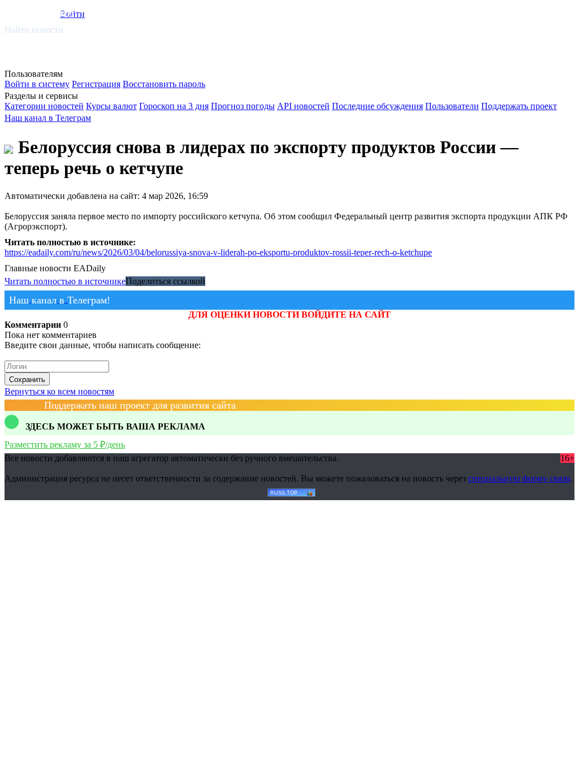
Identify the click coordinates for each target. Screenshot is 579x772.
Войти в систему (37, 84)
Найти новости (34, 29)
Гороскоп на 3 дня (174, 106)
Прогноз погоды (243, 106)
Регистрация (96, 84)
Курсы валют (111, 106)
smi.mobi (48, 12)
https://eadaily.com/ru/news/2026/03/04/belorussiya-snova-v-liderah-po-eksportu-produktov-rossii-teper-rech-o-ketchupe (218, 252)
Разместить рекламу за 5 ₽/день (65, 444)
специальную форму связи (519, 478)
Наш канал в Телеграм (48, 118)
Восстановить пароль (164, 84)
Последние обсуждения (377, 106)
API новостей (303, 106)
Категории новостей (44, 106)
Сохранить (27, 379)
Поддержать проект (519, 106)
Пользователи (452, 106)
